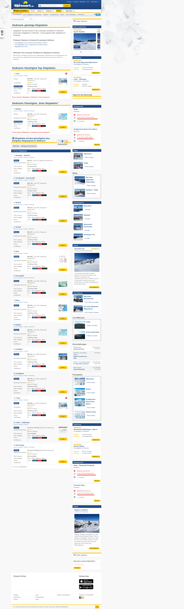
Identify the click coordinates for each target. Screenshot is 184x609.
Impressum (17, 597)
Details (63, 92)
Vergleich (45, 14)
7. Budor (17, 300)
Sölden (76, 109)
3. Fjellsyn (17, 202)
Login (37, 599)
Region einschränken (29, 146)
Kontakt (16, 595)
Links (37, 595)
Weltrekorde (82, 1)
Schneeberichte (54, 14)
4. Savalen (17, 227)
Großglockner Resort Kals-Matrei (85, 129)
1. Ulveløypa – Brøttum (22, 155)
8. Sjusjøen (17, 325)
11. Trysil (17, 398)
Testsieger (69, 1)
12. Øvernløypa (19, 445)
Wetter (62, 14)
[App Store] (86, 583)
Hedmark (26, 75)
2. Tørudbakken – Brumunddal (24, 178)
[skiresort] (24, 4)
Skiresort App (84, 576)
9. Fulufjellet (18, 349)
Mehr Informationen (62, 607)
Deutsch (95, 1)
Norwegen (20, 75)
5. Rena (16, 251)
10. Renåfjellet (19, 373)
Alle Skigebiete (17, 14)
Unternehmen (39, 597)
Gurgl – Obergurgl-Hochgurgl (84, 465)
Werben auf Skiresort (63, 595)
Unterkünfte (81, 14)
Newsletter (75, 1)
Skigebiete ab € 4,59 (21, 46)
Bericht (97, 124)
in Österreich (85, 64)
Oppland (26, 110)
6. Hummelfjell (19, 276)
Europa (15, 75)
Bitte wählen (69, 10)
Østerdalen (31, 204)
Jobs (88, 1)
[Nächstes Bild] (98, 41)
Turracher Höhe (79, 485)
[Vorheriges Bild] (75, 41)
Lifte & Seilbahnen (71, 14)
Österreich (76, 111)
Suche (17, 146)
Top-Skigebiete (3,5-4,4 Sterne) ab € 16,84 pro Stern (31, 42)
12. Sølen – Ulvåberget (22, 422)
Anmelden (77, 567)
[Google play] (86, 589)
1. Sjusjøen (17, 109)
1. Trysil (16, 74)
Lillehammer (32, 110)
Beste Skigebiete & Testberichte (32, 14)
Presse (16, 599)
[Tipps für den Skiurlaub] (96, 14)
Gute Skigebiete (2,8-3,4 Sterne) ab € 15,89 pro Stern (31, 44)
